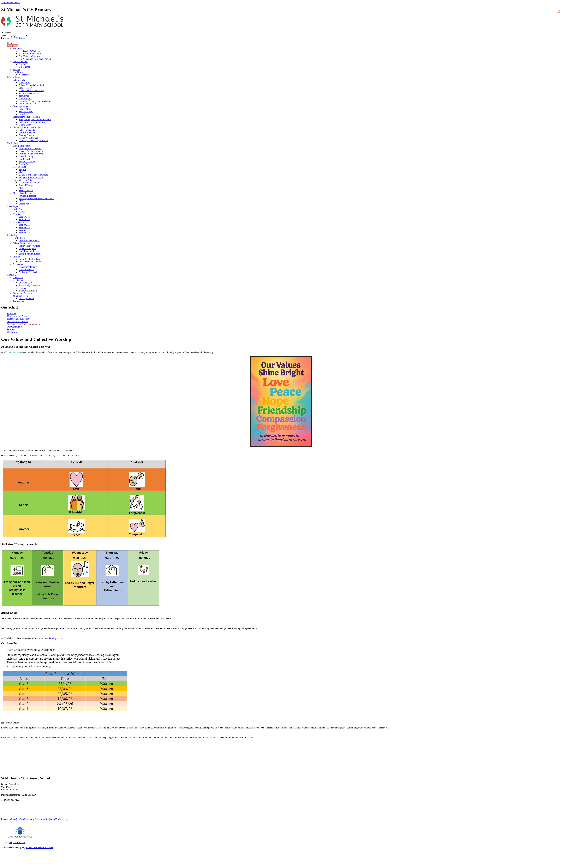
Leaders (16, 256)
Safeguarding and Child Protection (35, 119)
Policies (16, 69)
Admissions (24, 82)
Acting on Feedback (28, 272)
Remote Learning (27, 161)
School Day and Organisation (32, 85)
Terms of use (19, 301)
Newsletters (24, 74)
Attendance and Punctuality (31, 90)
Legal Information (17, 842)
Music (21, 188)
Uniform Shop (25, 98)
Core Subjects (19, 167)
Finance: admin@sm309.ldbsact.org (17, 819)
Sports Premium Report (29, 253)
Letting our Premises (22, 293)
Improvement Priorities (29, 246)
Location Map (25, 282)
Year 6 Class (24, 232)
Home (10, 43)
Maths (21, 172)
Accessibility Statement (29, 285)
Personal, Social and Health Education (36, 198)
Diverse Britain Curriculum (31, 151)
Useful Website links (28, 138)
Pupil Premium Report (29, 251)
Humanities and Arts (22, 180)
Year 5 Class (24, 230)
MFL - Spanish (26, 190)
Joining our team (20, 296)
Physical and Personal (23, 193)
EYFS (22, 211)
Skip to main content (10, 2)
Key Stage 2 (18, 222)
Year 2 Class (24, 219)
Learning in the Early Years (31, 153)
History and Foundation (30, 53)
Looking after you (21, 106)
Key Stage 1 (18, 214)
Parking (22, 288)
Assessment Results (28, 267)
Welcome (17, 48)
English (22, 169)
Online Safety (25, 124)
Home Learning (26, 156)
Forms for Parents (27, 132)
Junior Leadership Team (30, 259)
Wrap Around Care (27, 103)
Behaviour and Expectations (32, 122)
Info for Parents (14, 77)
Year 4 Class (24, 227)
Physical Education (27, 196)
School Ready (25, 88)
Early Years (18, 209)
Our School (12, 45)
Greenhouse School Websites (39, 847)
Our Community (20, 61)
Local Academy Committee (31, 261)
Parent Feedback (26, 269)
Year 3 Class (24, 225)
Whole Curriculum (21, 146)
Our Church (24, 67)
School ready (19, 80)
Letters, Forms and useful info (27, 127)
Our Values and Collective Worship (35, 59)
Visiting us (18, 280)
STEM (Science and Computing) (34, 174)
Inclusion (23, 114)
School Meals (25, 109)
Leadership (12, 235)
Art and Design (26, 185)
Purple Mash (24, 159)
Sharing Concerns (27, 135)
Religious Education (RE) (31, 177)
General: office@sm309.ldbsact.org (51, 819)
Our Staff (23, 64)
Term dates (24, 95)
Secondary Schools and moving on (35, 101)
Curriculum (12, 143)
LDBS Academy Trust (29, 240)
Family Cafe (24, 164)
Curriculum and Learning (30, 148)
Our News (18, 72)
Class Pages (12, 206)
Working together (27, 93)
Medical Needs (26, 111)
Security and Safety (28, 290)
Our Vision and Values (29, 56)
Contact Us (12, 275)
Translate (23, 38)
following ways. (54, 638)
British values (25, 203)
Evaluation (18, 264)
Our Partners (19, 238)
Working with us (26, 298)
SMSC (22, 201)
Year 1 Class (24, 217)
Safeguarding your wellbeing (26, 117)
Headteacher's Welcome (30, 51)
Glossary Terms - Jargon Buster (33, 140)
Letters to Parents (27, 130)
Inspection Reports (27, 248)
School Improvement (22, 243)
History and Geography (30, 182)
